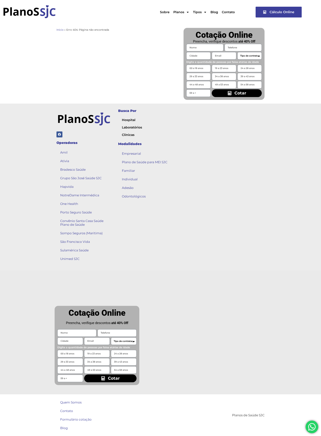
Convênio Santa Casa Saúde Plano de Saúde (81, 222)
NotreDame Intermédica (79, 195)
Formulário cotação (76, 419)
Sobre (165, 12)
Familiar (128, 171)
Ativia (64, 161)
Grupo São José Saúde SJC (81, 178)
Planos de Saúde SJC (248, 415)
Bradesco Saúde (73, 169)
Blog (214, 12)
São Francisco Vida (75, 242)
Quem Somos (71, 402)
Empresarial (131, 153)
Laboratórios (132, 127)
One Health (69, 204)
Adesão (128, 188)
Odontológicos (134, 196)
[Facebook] (59, 134)
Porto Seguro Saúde (76, 212)
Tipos (197, 12)
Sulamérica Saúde (74, 250)
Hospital (128, 120)
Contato (228, 12)
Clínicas (128, 135)
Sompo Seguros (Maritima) (81, 233)
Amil (64, 152)
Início (60, 29)
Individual (130, 179)
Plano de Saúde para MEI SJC (144, 162)
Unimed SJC (70, 259)
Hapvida (67, 187)
